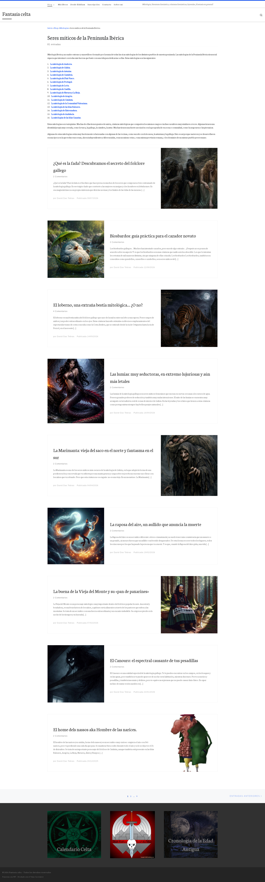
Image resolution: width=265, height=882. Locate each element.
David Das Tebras (65, 198)
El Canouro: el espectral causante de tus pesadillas (154, 660)
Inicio (50, 27)
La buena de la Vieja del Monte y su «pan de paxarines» (101, 591)
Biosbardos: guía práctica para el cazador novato (153, 236)
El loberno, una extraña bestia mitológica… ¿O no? (98, 305)
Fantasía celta (15, 872)
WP (14, 877)
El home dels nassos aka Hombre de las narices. (95, 729)
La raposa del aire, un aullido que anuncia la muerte (155, 524)
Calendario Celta (74, 848)
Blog (56, 27)
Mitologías (64, 27)
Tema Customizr (37, 877)
